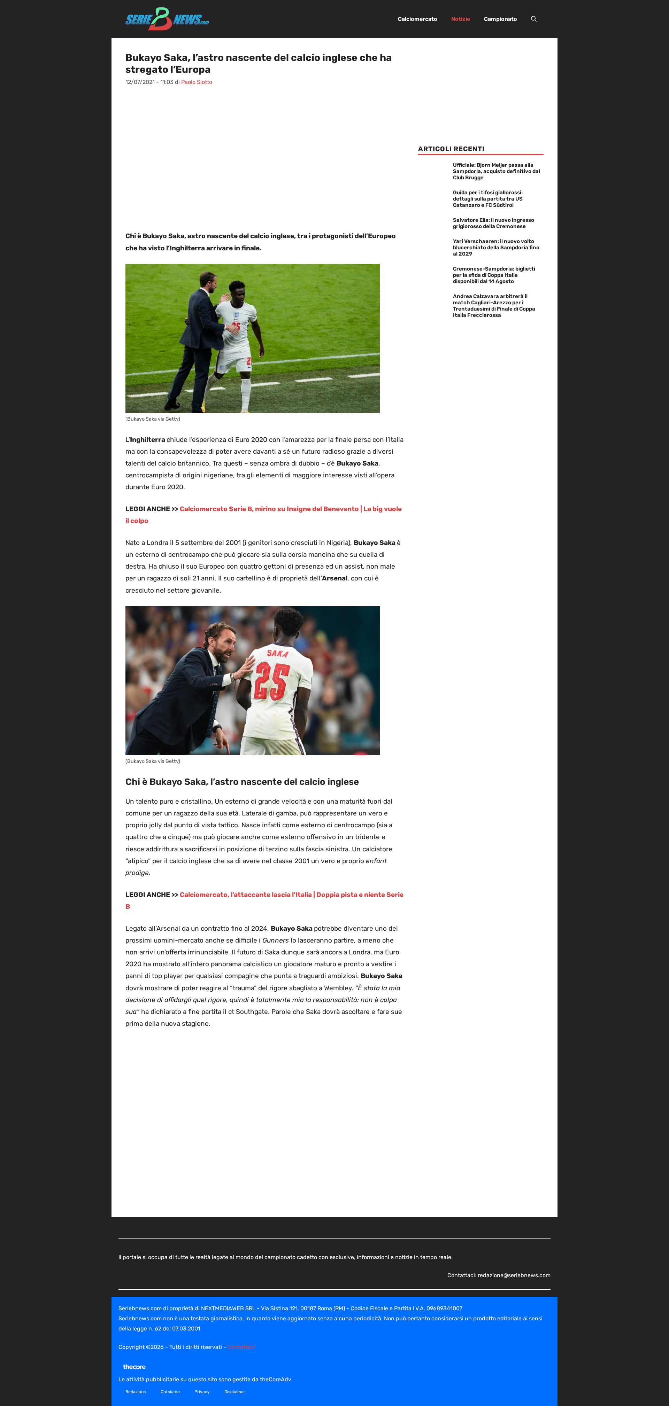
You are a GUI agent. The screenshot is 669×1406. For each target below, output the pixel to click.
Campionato (500, 19)
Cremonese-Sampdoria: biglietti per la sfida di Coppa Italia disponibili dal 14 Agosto (494, 275)
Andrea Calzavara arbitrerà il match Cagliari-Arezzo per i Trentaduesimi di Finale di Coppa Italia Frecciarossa (494, 305)
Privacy (202, 1391)
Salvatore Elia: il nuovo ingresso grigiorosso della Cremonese (493, 223)
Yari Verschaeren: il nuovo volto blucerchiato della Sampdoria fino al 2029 (496, 247)
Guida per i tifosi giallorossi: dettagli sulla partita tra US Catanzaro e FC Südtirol (488, 198)
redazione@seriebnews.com (514, 1275)
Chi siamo (170, 1391)
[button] (534, 19)
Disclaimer (234, 1391)
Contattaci (241, 1347)
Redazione (135, 1391)
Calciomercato (417, 19)
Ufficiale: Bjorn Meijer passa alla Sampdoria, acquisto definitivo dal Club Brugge (496, 171)
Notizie (460, 19)
